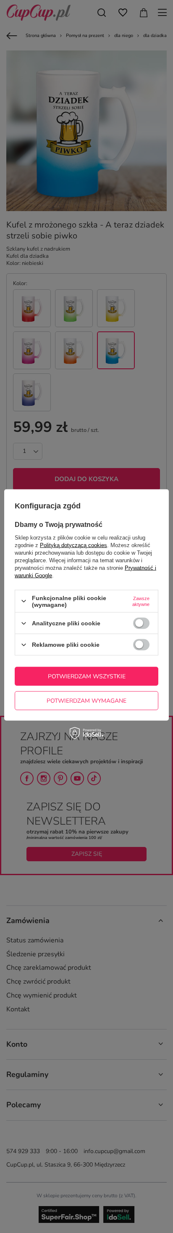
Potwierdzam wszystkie (87, 676)
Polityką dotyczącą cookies (73, 545)
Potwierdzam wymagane (86, 700)
